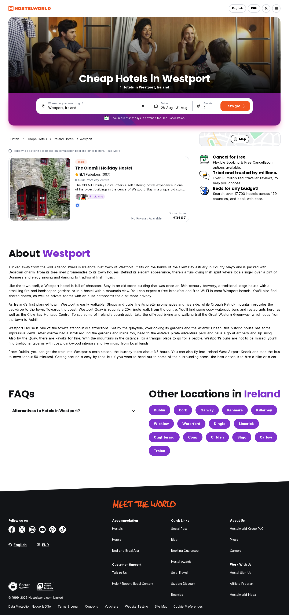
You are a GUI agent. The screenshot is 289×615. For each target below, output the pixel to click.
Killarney (264, 410)
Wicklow (161, 424)
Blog (174, 539)
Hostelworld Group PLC (246, 528)
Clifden (217, 437)
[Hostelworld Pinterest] (52, 529)
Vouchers (111, 606)
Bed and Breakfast (125, 550)
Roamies (177, 594)
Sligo (241, 437)
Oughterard (164, 437)
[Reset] (143, 106)
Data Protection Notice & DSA (29, 606)
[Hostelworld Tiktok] (62, 529)
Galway (207, 410)
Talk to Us (119, 572)
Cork (183, 410)
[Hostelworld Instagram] (32, 529)
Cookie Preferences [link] (188, 606)
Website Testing (136, 606)
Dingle (219, 424)
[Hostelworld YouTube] (42, 529)
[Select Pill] (266, 8)
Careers (235, 550)
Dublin (159, 410)
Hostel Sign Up (240, 572)
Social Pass (179, 528)
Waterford (191, 424)
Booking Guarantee (185, 550)
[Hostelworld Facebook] (11, 529)
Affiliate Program (241, 583)
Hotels (116, 539)
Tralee (159, 451)
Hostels (117, 528)
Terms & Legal (68, 606)
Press (234, 539)
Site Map (161, 606)
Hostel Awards (181, 561)
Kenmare (235, 410)
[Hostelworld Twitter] (22, 529)
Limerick (246, 424)
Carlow (266, 437)
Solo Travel (179, 572)
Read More (113, 150)
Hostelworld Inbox (243, 594)
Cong (192, 437)
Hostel (81, 161)
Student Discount (183, 583)
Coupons (91, 606)
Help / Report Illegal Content (132, 583)
